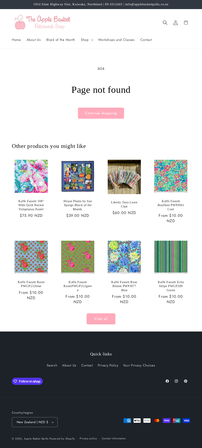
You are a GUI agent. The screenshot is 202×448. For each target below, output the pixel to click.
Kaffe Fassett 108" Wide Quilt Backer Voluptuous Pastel (31, 205)
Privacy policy (88, 438)
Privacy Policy (108, 365)
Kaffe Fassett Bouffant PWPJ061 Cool (171, 205)
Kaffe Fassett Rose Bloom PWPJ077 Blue (124, 286)
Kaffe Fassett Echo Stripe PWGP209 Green (171, 286)
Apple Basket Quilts (36, 438)
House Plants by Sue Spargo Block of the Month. (78, 205)
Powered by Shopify (62, 438)
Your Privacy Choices (139, 365)
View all (101, 318)
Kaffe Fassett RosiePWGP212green (78, 286)
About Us (69, 365)
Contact (87, 365)
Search (52, 365)
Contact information (114, 438)
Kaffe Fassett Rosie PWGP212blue (31, 284)
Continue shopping (101, 113)
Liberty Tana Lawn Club (124, 204)
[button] (86, 40)
